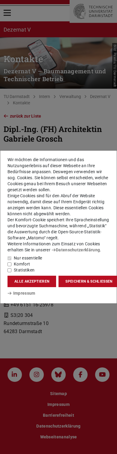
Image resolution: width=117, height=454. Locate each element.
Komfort (22, 264)
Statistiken (24, 270)
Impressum (24, 293)
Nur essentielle (28, 258)
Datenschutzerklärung (78, 249)
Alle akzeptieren (31, 281)
